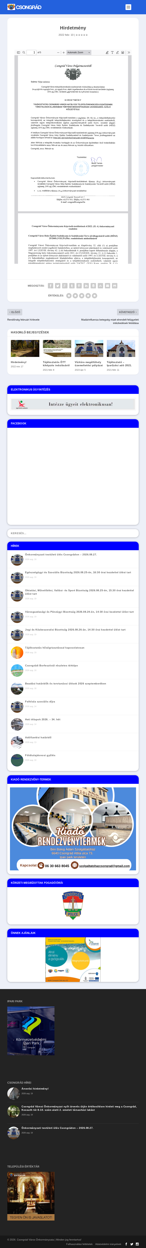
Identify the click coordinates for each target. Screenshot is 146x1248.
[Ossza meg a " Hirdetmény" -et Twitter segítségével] (57, 285)
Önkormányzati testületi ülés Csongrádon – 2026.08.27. (61, 554)
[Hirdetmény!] (25, 348)
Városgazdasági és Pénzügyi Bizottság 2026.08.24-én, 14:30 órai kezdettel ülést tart (79, 611)
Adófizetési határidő (38, 737)
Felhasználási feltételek (79, 1244)
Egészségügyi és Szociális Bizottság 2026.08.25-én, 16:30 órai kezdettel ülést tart (78, 572)
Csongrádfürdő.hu (58, 978)
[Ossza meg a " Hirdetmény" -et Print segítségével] (114, 285)
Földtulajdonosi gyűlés (40, 755)
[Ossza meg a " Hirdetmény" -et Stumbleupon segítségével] (100, 285)
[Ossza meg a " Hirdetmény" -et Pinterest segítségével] (79, 285)
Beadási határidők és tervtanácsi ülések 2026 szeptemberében (65, 683)
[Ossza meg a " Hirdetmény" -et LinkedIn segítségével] (86, 285)
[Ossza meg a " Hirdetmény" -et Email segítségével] (107, 285)
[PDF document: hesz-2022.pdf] (73, 157)
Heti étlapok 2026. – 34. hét (42, 719)
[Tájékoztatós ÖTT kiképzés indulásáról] (57, 348)
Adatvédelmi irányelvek (108, 1244)
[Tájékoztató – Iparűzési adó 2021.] (121, 348)
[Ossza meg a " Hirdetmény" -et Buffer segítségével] (93, 285)
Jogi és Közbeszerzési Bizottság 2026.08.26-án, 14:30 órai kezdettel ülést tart (75, 629)
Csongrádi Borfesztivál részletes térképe (51, 665)
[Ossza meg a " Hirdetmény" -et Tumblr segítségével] (71, 285)
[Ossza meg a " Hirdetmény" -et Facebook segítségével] (50, 285)
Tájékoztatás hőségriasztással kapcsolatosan (55, 647)
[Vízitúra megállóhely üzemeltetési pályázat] (89, 348)
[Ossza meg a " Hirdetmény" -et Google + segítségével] (64, 285)
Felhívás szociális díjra (40, 701)
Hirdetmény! (19, 362)
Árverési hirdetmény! (35, 1088)
